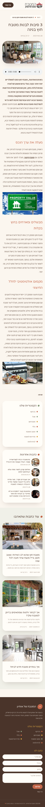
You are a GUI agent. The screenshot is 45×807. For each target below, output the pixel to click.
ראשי (38, 17)
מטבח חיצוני (29, 157)
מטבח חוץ (32, 421)
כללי (33, 426)
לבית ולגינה (31, 441)
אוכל (33, 416)
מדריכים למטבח (29, 436)
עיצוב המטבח (30, 431)
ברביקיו (32, 411)
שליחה (37, 787)
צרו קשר (8, 5)
